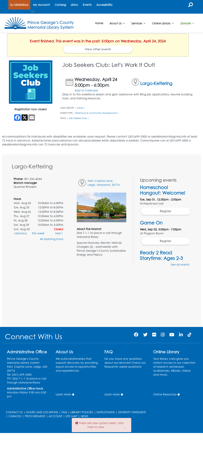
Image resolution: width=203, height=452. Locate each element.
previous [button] (21, 233)
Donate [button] (186, 23)
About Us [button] (115, 23)
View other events (98, 49)
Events (87, 4)
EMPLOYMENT (106, 412)
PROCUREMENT (35, 416)
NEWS (84, 416)
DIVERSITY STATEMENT (132, 412)
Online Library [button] (161, 23)
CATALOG (15, 416)
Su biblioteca (19, 4)
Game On (151, 223)
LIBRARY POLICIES (81, 412)
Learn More (63, 394)
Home (99, 23)
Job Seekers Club (78, 118)
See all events (180, 264)
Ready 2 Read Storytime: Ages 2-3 (161, 255)
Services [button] (137, 23)
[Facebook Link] (136, 334)
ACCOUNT (55, 416)
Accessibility (104, 4)
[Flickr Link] (154, 334)
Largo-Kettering (156, 83)
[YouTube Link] (171, 334)
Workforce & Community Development (96, 113)
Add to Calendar (86, 90)
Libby (74, 4)
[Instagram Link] (163, 334)
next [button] (58, 233)
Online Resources (164, 394)
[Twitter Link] (145, 334)
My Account (41, 4)
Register (165, 211)
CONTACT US (14, 412)
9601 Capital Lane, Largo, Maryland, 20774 (104, 182)
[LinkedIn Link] (181, 334)
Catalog (60, 4)
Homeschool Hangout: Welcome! (162, 190)
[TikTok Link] (189, 334)
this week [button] (38, 233)
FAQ (64, 412)
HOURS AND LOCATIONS (42, 412)
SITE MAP (71, 416)
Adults (80, 107)
